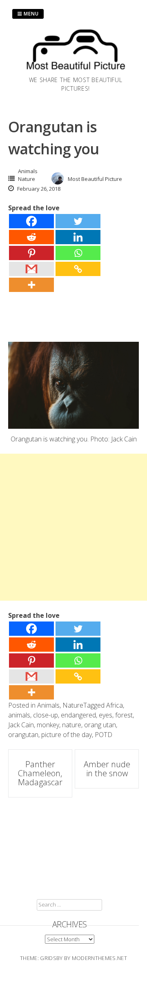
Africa (114, 705)
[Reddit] (31, 237)
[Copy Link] (78, 269)
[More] (31, 285)
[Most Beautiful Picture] (75, 70)
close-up (45, 715)
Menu (30, 13)
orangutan (23, 734)
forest (124, 715)
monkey (48, 724)
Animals (28, 171)
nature (71, 724)
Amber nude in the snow (107, 769)
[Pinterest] (31, 253)
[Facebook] (31, 221)
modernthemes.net (99, 958)
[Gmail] (31, 269)
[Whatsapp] (78, 253)
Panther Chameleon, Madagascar (40, 773)
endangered (78, 715)
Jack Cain (21, 724)
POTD (103, 734)
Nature (26, 179)
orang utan (100, 724)
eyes (105, 715)
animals (19, 715)
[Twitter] (78, 221)
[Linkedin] (78, 237)
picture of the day (66, 734)
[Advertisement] (73, 527)
